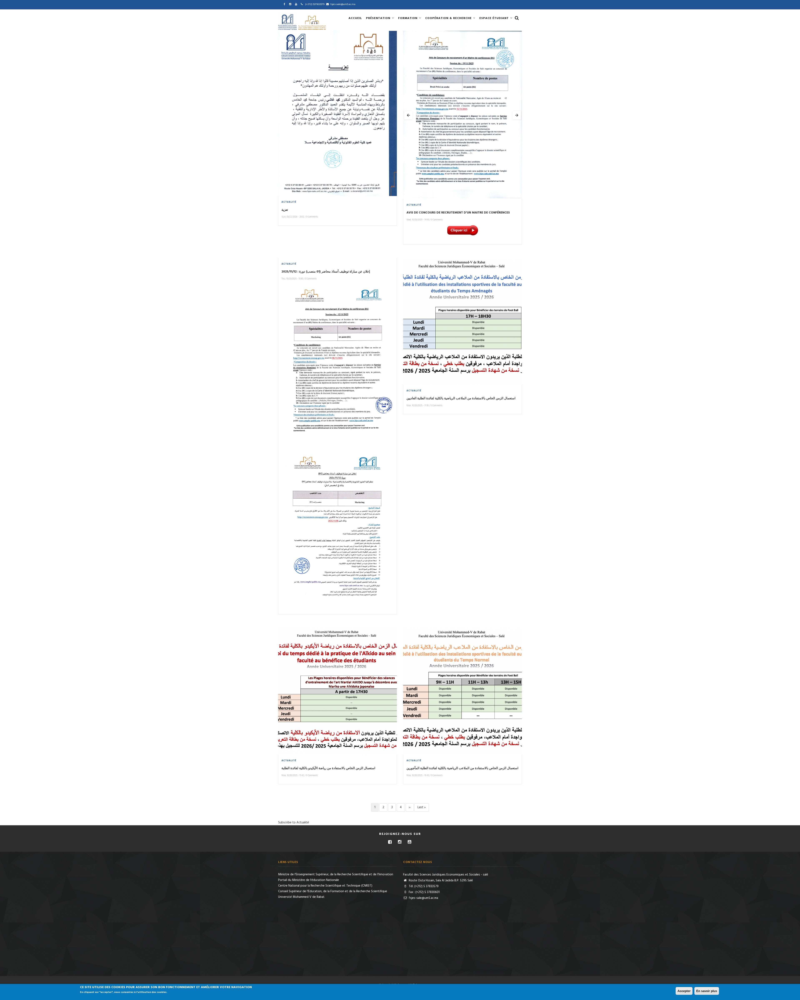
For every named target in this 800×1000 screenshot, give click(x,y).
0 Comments (312, 217)
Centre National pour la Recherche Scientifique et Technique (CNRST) (325, 885)
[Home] (302, 21)
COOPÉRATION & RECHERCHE (449, 18)
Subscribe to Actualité (293, 822)
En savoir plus (706, 991)
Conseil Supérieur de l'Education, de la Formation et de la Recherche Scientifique (332, 891)
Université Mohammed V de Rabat (301, 896)
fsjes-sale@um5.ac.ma (423, 898)
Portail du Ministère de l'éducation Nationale (308, 880)
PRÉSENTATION (378, 18)
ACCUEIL (355, 18)
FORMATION (408, 18)
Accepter (684, 991)
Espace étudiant (494, 18)
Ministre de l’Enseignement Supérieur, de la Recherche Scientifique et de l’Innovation (335, 874)
